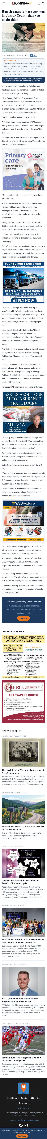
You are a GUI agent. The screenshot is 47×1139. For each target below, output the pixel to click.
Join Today (22, 1136)
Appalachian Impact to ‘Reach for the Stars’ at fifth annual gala (20, 882)
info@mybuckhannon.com (28, 1120)
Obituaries (35, 1098)
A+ (35, 55)
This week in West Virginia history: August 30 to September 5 (23, 771)
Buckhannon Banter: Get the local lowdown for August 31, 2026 (23, 828)
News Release (7, 736)
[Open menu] (3, 3)
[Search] (43, 3)
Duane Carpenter (8, 1023)
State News (23, 1103)
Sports (24, 1098)
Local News (12, 1098)
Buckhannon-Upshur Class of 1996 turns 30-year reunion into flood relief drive (23, 941)
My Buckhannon (7, 792)
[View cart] (39, 3)
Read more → (17, 74)
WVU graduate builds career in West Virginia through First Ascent (20, 1000)
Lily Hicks (5, 846)
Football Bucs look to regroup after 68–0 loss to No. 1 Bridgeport (21, 1059)
